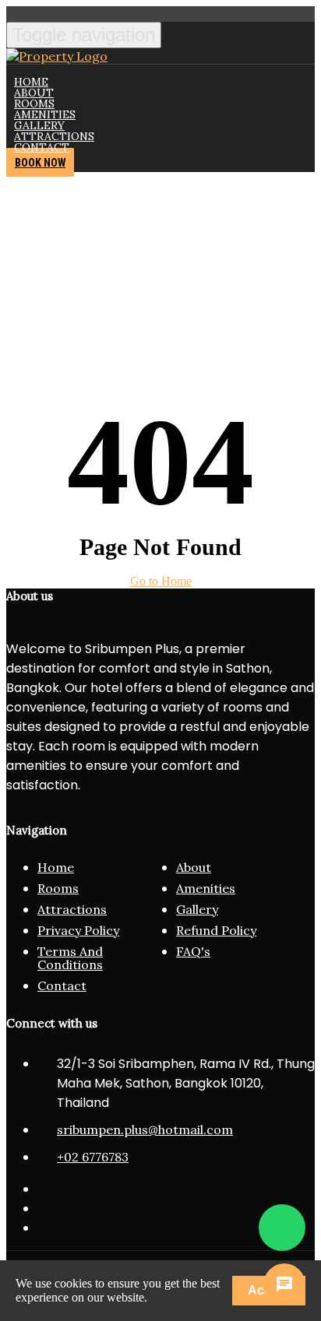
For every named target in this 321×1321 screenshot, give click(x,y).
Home (55, 867)
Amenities (205, 888)
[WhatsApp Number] (282, 1227)
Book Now (40, 162)
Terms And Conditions (70, 957)
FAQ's (193, 951)
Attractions (72, 909)
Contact (41, 147)
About (193, 867)
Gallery (197, 909)
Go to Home (161, 581)
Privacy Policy (78, 930)
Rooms (58, 888)
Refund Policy (216, 930)
